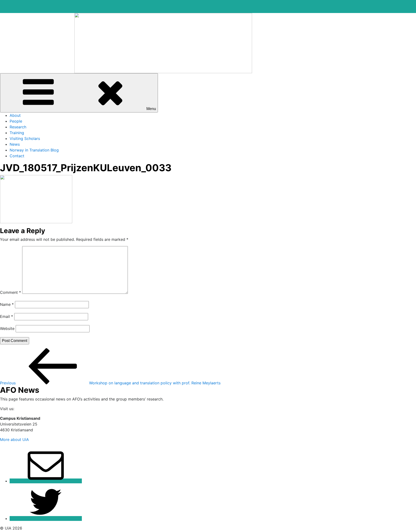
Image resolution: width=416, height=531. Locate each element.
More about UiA (14, 439)
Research (18, 127)
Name (7, 304)
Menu (151, 109)
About (15, 115)
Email (6, 316)
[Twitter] (46, 518)
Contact (17, 155)
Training (17, 132)
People (16, 121)
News (15, 144)
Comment (10, 292)
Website (7, 328)
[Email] (46, 481)
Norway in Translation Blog (34, 150)
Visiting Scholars (25, 138)
